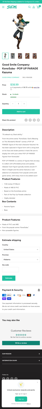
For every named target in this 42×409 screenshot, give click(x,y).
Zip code (5, 265)
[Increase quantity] (24, 104)
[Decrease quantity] (12, 104)
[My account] (34, 7)
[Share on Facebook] (26, 120)
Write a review (21, 343)
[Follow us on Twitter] (7, 378)
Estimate (8, 278)
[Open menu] (3, 7)
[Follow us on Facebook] (3, 378)
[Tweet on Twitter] (34, 120)
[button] (25, 88)
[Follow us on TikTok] (15, 378)
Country (5, 245)
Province (5, 255)
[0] (38, 7)
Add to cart (21, 112)
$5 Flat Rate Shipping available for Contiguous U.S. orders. (21, 1)
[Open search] (29, 7)
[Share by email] (38, 120)
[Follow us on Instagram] (11, 378)
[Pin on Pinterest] (30, 120)
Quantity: (5, 104)
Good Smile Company (10, 77)
